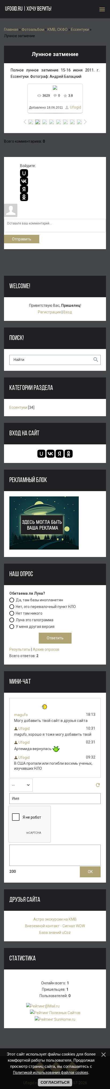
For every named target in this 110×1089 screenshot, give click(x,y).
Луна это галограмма (34, 620)
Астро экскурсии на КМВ (55, 919)
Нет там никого (29, 613)
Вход (67, 312)
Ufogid (75, 107)
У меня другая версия (35, 626)
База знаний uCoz (55, 932)
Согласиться (55, 1082)
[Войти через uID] (24, 173)
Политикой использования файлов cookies (50, 1072)
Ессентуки (80, 29)
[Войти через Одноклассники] (24, 197)
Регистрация (49, 312)
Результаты (19, 649)
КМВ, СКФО (58, 29)
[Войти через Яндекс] (24, 189)
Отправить (21, 239)
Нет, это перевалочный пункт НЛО (46, 606)
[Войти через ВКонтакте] (24, 181)
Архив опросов (46, 649)
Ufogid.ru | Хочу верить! (28, 9)
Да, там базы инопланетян (39, 600)
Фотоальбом (33, 29)
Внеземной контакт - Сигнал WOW (55, 926)
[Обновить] (98, 786)
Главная (11, 29)
